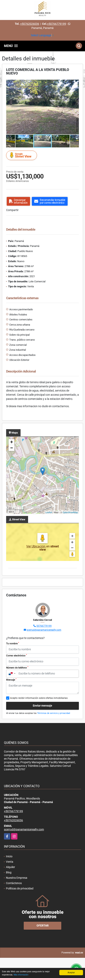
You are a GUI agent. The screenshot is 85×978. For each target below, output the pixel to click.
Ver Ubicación (36, 546)
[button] (75, 83)
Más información (21, 974)
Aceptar (71, 972)
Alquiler (10, 867)
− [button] (11, 447)
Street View (23, 155)
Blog (8, 872)
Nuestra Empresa (16, 877)
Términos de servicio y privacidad (53, 713)
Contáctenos (14, 883)
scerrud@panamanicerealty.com (44, 629)
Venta (9, 861)
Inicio (9, 856)
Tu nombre (12, 643)
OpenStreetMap (70, 512)
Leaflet (48, 512)
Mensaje (11, 679)
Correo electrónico (16, 655)
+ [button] (11, 441)
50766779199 (44, 626)
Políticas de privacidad (19, 888)
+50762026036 (29, 23)
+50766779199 (56, 23)
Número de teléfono (17, 667)
